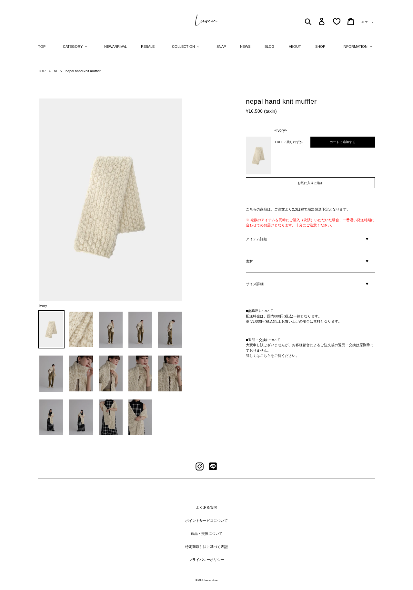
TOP (41, 71)
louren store (211, 580)
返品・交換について (207, 533)
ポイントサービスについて (206, 521)
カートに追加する (343, 142)
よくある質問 (206, 507)
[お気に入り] (337, 21)
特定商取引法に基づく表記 (206, 547)
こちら (265, 355)
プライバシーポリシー (206, 560)
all (55, 71)
